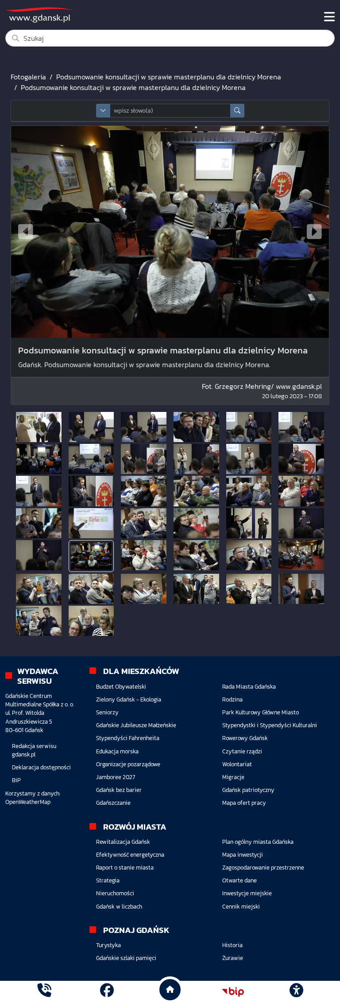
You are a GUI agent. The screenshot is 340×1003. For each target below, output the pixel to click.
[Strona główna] (44, 991)
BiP (16, 780)
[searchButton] (237, 111)
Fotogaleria (28, 76)
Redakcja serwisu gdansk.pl (34, 750)
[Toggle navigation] (329, 17)
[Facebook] (107, 991)
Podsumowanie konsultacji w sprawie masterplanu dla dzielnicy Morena (168, 76)
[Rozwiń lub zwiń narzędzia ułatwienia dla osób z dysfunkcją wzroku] (296, 992)
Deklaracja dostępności (41, 767)
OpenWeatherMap (27, 802)
